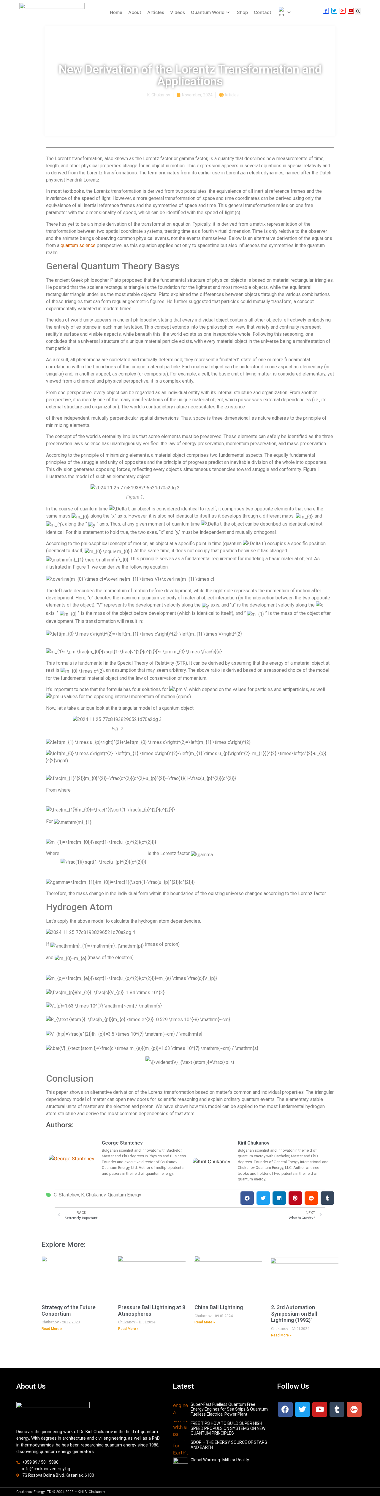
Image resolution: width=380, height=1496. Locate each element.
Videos (177, 12)
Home (116, 12)
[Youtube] (319, 1409)
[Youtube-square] (351, 11)
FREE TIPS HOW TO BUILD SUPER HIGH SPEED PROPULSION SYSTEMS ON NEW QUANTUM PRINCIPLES (228, 1428)
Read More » (52, 1329)
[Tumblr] (337, 1409)
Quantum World (207, 12)
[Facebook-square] (326, 11)
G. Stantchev (66, 1195)
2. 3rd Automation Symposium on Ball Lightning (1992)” (294, 1313)
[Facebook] (285, 1409)
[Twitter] (302, 1409)
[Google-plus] (354, 1409)
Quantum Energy (124, 1195)
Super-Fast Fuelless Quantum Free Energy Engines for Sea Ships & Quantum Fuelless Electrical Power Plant (229, 1409)
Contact (262, 12)
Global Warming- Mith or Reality (220, 1459)
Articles (155, 12)
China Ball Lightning (218, 1307)
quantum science (78, 245)
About (134, 12)
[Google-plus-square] (343, 11)
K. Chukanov (93, 1195)
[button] (358, 11)
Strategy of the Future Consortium (69, 1310)
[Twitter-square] (334, 11)
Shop (242, 12)
